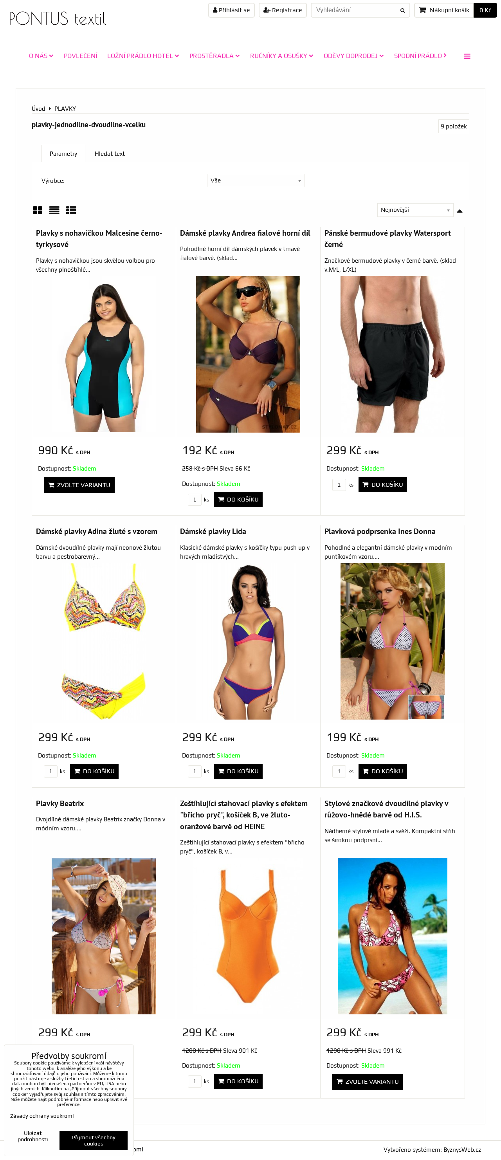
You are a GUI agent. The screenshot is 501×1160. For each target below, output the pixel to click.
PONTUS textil (57, 18)
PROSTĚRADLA (211, 56)
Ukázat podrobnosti (33, 1136)
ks (206, 500)
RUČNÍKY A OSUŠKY (278, 56)
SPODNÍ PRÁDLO (418, 56)
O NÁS (38, 56)
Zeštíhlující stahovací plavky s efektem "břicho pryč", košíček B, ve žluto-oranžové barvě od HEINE (244, 814)
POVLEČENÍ (80, 56)
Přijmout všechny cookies (93, 1140)
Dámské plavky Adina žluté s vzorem (96, 531)
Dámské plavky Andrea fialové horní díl (245, 233)
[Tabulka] (71, 213)
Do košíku (241, 499)
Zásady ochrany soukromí (42, 1116)
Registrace (286, 10)
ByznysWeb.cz (462, 1149)
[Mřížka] (37, 213)
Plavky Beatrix (60, 803)
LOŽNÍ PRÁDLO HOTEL (140, 56)
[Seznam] (54, 213)
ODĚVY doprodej (351, 56)
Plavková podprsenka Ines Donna (380, 531)
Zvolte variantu (82, 485)
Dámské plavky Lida (213, 531)
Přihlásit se (233, 10)
